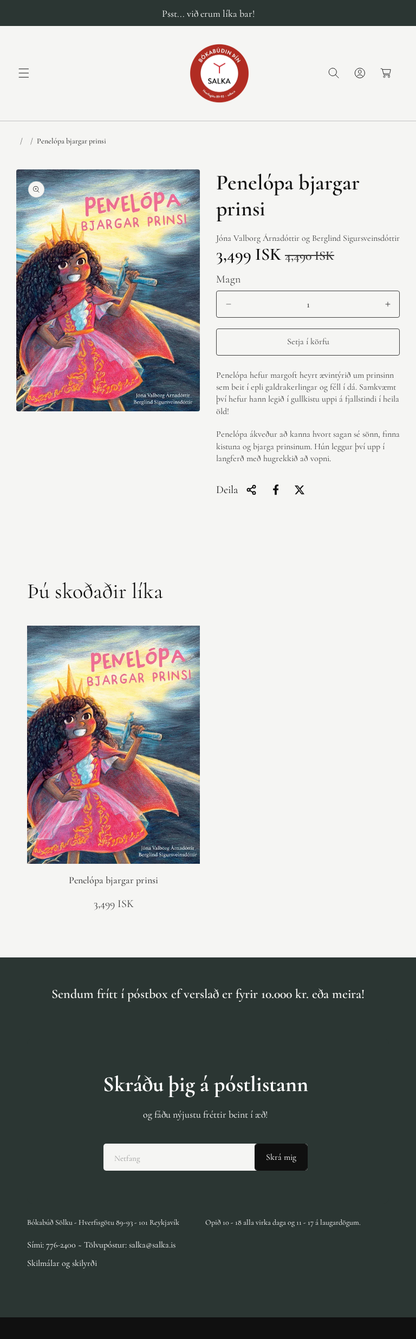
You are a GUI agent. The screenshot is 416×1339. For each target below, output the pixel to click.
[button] (24, 73)
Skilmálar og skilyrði (62, 1263)
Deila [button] (227, 489)
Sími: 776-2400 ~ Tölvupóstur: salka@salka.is (101, 1244)
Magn (228, 279)
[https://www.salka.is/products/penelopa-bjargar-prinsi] (276, 490)
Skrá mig (281, 1157)
